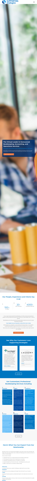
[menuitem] (33, 2)
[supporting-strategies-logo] (10, 2)
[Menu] (33, 2)
